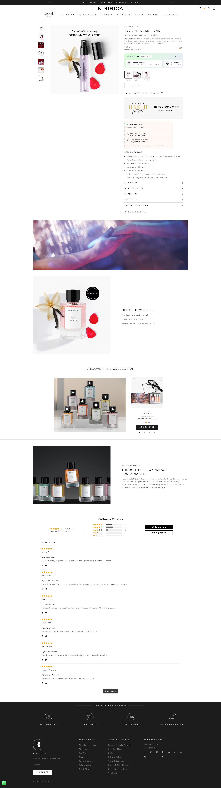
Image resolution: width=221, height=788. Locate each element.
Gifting (139, 15)
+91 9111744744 (152, 747)
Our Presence (85, 753)
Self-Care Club (114, 749)
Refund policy (85, 765)
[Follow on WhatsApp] (181, 752)
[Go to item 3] (41, 45)
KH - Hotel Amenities (117, 769)
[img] (46, 549)
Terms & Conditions (116, 761)
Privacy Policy (114, 757)
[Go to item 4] (41, 53)
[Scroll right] (180, 56)
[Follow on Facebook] (145, 752)
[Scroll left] (175, 56)
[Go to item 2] (41, 37)
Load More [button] (110, 691)
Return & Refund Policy (118, 765)
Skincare (153, 15)
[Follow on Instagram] (157, 752)
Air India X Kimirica (87, 745)
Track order (113, 773)
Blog (81, 757)
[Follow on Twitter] (151, 752)
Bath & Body (67, 15)
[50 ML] (137, 75)
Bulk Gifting (84, 769)
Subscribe (42, 772)
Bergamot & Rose (132, 26)
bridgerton (124, 15)
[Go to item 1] (41, 28)
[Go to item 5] (41, 61)
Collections (171, 15)
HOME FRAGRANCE (88, 15)
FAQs (110, 753)
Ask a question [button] (159, 533)
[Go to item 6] (41, 70)
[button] (98, 524)
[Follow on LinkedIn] (175, 752)
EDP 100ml (147, 413)
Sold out (137, 85)
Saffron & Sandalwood (147, 416)
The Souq (147, 411)
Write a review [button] (159, 527)
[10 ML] (128, 75)
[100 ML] (146, 75)
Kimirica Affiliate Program (119, 745)
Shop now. (128, 2)
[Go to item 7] (41, 78)
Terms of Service (86, 761)
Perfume (108, 15)
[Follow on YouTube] (169, 752)
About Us (83, 749)
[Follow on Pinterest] (163, 752)
